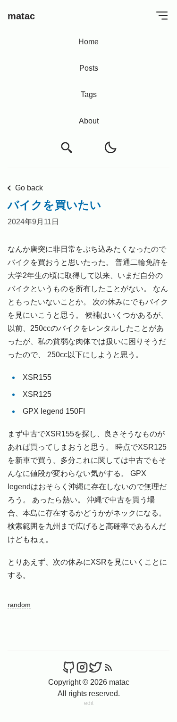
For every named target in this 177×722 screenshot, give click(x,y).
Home (88, 42)
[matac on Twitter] (95, 667)
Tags (89, 94)
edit (88, 703)
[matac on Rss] (108, 667)
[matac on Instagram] (82, 667)
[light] (110, 147)
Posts (88, 68)
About (89, 121)
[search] (67, 147)
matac (21, 16)
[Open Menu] (161, 15)
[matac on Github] (69, 667)
